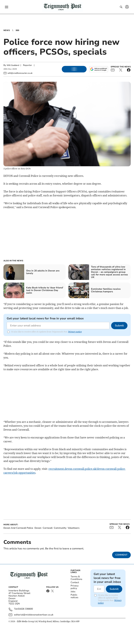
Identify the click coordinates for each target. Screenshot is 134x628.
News (6, 30)
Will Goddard (13, 65)
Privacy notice (75, 331)
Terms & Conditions (76, 578)
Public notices (74, 596)
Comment (121, 554)
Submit (119, 325)
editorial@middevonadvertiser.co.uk (33, 614)
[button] (6, 7)
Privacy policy (74, 587)
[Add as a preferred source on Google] (98, 69)
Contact (75, 582)
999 (17, 30)
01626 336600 (25, 609)
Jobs (73, 591)
